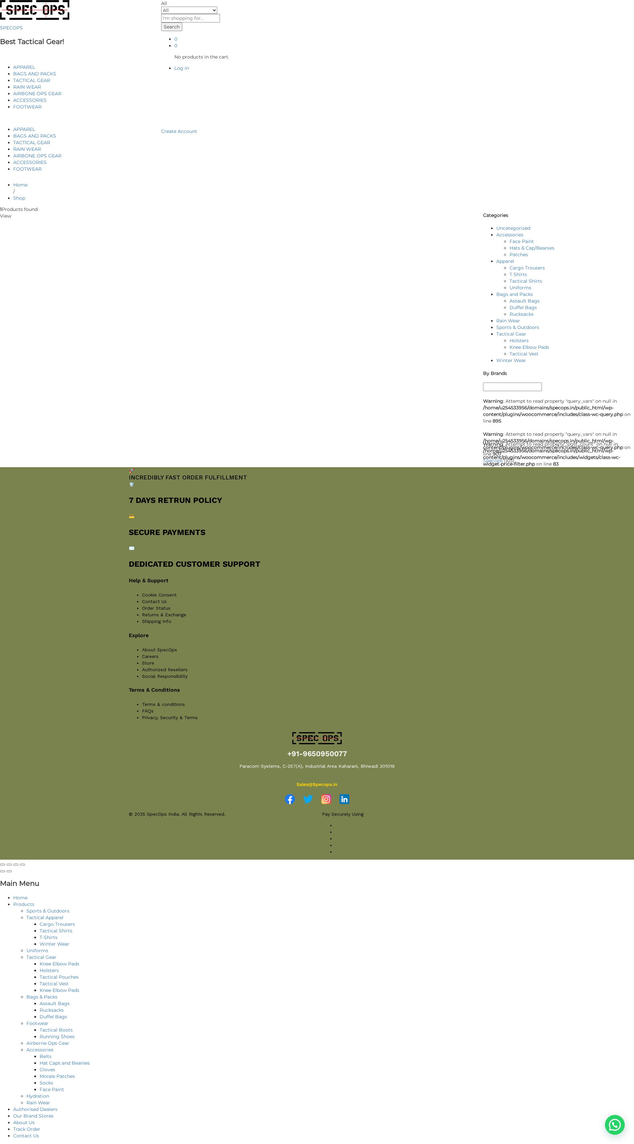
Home (171, 121)
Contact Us (396, 121)
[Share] (9, 865)
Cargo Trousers (527, 268)
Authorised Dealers (246, 121)
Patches (519, 255)
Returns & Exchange (164, 614)
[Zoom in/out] (22, 865)
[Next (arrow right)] (9, 871)
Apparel (24, 67)
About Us (332, 121)
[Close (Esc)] (2, 865)
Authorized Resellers (165, 669)
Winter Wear (511, 360)
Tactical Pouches (59, 977)
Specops (493, 461)
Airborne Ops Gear (47, 1043)
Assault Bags (525, 301)
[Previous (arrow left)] (2, 871)
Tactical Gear (31, 80)
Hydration (37, 1096)
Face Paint (522, 241)
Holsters (519, 341)
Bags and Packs (34, 74)
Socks (46, 1083)
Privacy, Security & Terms (170, 717)
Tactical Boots (56, 1030)
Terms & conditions (163, 704)
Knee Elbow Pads (529, 347)
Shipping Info (156, 621)
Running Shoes (57, 1037)
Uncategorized (513, 228)
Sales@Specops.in (317, 784)
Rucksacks (522, 314)
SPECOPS (11, 28)
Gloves (47, 1070)
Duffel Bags (523, 307)
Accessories (30, 100)
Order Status (156, 608)
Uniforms (520, 288)
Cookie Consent (159, 594)
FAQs (148, 711)
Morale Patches (57, 1076)
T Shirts (518, 274)
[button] (615, 1125)
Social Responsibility (165, 676)
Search (172, 27)
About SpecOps (159, 649)
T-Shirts (48, 937)
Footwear (27, 107)
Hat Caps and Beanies (65, 1063)
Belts (46, 1056)
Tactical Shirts (526, 281)
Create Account (179, 131)
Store (148, 663)
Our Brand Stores (295, 121)
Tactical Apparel (44, 917)
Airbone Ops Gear (37, 94)
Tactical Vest (524, 354)
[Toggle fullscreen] (15, 865)
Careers (150, 656)
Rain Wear (27, 87)
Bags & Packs (41, 997)
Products (201, 121)
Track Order (363, 121)
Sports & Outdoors (517, 327)
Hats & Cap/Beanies (532, 248)
